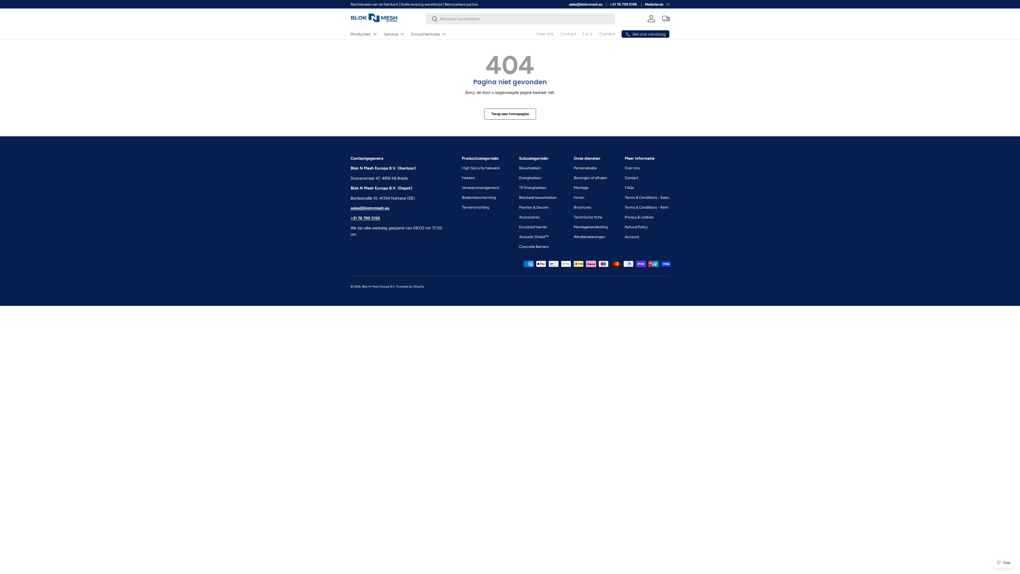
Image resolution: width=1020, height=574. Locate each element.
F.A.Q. (588, 34)
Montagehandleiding (591, 227)
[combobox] (520, 18)
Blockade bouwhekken (538, 197)
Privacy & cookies (639, 217)
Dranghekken (530, 178)
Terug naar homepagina (510, 114)
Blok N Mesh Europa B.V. (378, 286)
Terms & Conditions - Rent (646, 207)
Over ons (545, 34)
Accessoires (529, 217)
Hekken (468, 178)
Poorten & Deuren (534, 207)
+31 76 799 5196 (624, 4)
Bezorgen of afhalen (590, 178)
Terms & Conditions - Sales (647, 197)
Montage (581, 187)
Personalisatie (585, 168)
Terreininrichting (475, 207)
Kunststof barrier (533, 227)
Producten (361, 34)
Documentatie (425, 34)
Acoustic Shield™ (534, 237)
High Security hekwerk (481, 168)
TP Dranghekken (532, 187)
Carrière (607, 34)
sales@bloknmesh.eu (586, 4)
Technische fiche (588, 217)
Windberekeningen (589, 237)
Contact (568, 34)
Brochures (582, 207)
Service (391, 34)
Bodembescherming (479, 197)
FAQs (629, 187)
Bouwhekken (530, 168)
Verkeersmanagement (480, 187)
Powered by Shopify (410, 286)
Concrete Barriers (534, 246)
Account (632, 237)
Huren (579, 197)
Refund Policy (636, 227)
